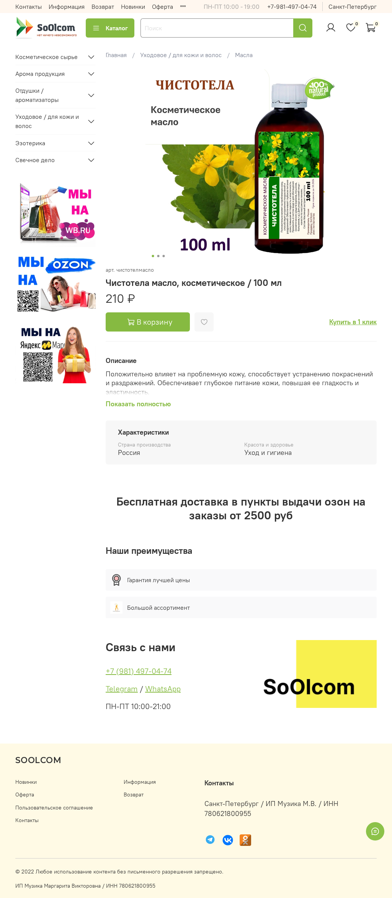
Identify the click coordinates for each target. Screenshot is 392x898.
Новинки (133, 6)
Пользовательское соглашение (54, 807)
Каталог (117, 28)
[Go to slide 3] (163, 256)
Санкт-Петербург (352, 6)
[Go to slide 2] (158, 256)
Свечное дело (35, 160)
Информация (67, 6)
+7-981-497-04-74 (292, 6)
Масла (244, 55)
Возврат (102, 6)
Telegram (122, 688)
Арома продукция (40, 73)
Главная (116, 55)
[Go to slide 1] (153, 256)
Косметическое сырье (46, 57)
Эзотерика (30, 143)
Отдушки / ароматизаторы (37, 95)
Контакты (28, 6)
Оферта (162, 6)
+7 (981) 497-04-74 (139, 671)
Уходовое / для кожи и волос (181, 55)
